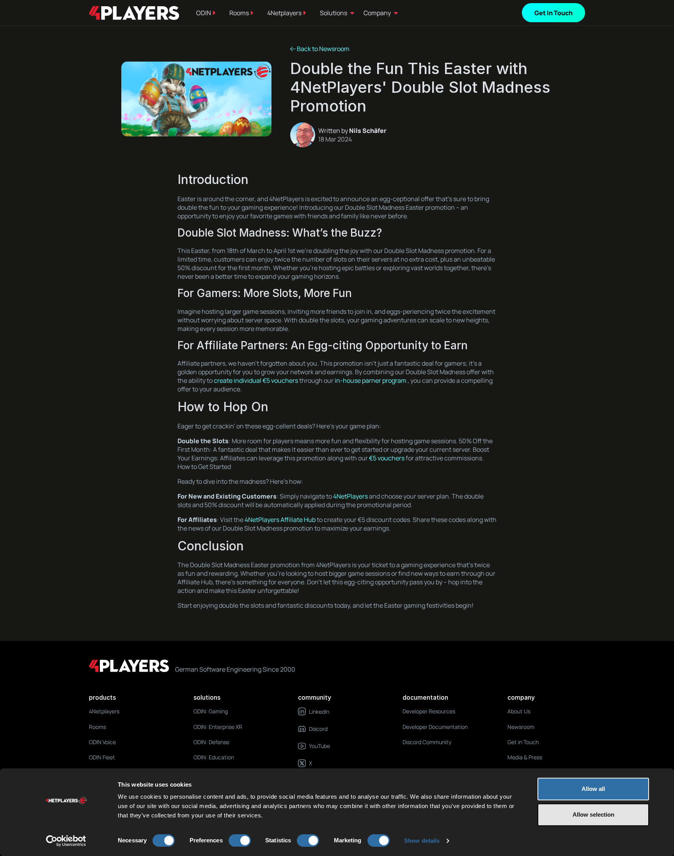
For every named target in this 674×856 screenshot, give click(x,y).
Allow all (593, 788)
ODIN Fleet (102, 757)
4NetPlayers (350, 496)
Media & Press (524, 757)
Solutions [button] (333, 13)
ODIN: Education (213, 757)
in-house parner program (370, 380)
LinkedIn (319, 711)
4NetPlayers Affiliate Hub (280, 519)
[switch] (240, 840)
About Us (518, 711)
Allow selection (593, 814)
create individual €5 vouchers (256, 380)
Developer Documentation (435, 726)
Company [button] (377, 13)
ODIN (204, 13)
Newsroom (520, 726)
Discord (318, 728)
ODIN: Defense (211, 742)
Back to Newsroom (322, 48)
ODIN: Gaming (210, 711)
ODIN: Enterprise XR (217, 726)
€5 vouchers (386, 458)
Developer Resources (429, 711)
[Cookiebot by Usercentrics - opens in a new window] (66, 841)
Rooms (239, 13)
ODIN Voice (102, 742)
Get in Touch (523, 742)
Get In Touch (553, 13)
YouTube (319, 746)
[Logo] (134, 13)
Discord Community (427, 742)
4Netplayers (285, 13)
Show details (422, 840)
